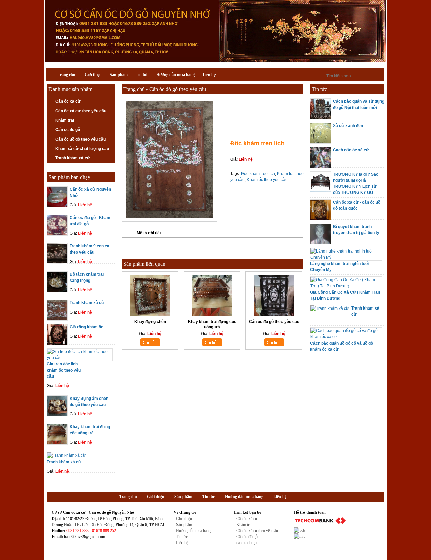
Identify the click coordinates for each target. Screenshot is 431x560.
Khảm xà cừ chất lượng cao (82, 148)
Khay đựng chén (150, 321)
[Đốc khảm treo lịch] (169, 220)
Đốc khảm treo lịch (258, 173)
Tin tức (182, 536)
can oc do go (246, 542)
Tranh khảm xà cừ (72, 158)
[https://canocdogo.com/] (215, 61)
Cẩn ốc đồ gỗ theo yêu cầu (80, 139)
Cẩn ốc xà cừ (68, 101)
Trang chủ (134, 89)
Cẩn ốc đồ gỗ (67, 129)
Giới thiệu (184, 518)
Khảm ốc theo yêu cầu (267, 179)
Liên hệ (182, 542)
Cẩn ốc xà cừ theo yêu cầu (80, 111)
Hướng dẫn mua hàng (193, 530)
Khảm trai (64, 120)
